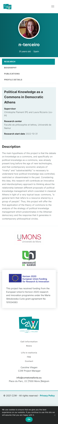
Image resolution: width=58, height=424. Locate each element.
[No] (54, 415)
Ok (29, 419)
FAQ (29, 357)
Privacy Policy (47, 395)
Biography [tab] (10, 67)
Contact (29, 361)
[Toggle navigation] (53, 6)
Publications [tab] (12, 74)
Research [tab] (9, 61)
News (29, 346)
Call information (29, 341)
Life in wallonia (29, 352)
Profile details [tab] (13, 79)
